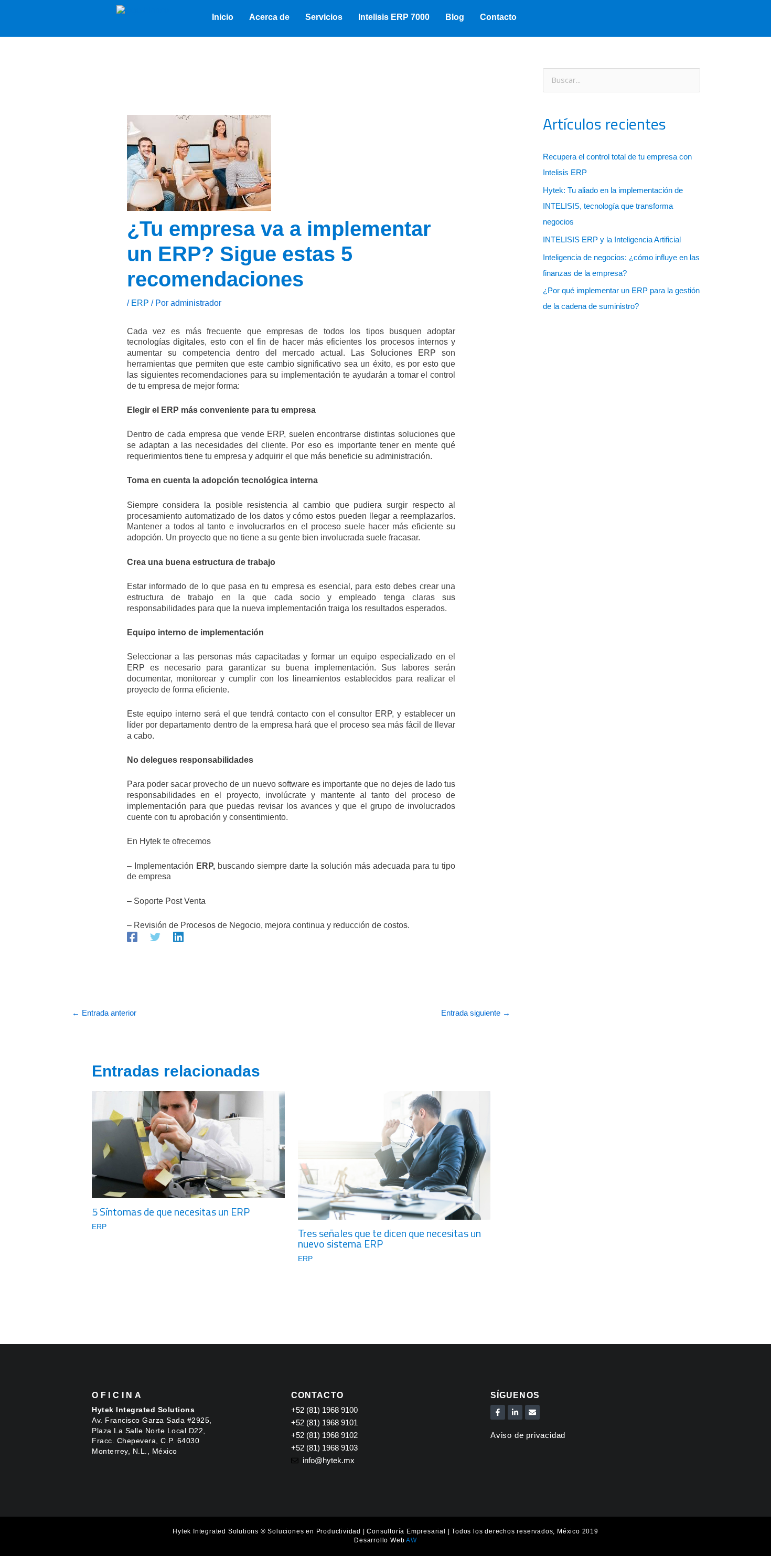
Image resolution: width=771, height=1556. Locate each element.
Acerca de (269, 17)
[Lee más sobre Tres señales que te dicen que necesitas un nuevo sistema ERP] (394, 1154)
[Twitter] (155, 937)
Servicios (323, 17)
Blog (454, 17)
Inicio (222, 17)
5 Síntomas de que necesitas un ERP (171, 1211)
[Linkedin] (178, 937)
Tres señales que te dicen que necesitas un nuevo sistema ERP (389, 1238)
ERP (140, 303)
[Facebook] (132, 937)
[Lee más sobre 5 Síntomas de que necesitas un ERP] (188, 1144)
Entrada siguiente (475, 1012)
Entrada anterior (104, 1012)
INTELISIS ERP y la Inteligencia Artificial (612, 239)
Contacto (498, 17)
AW (411, 1540)
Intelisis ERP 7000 (394, 17)
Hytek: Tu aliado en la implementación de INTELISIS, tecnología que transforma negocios (613, 206)
